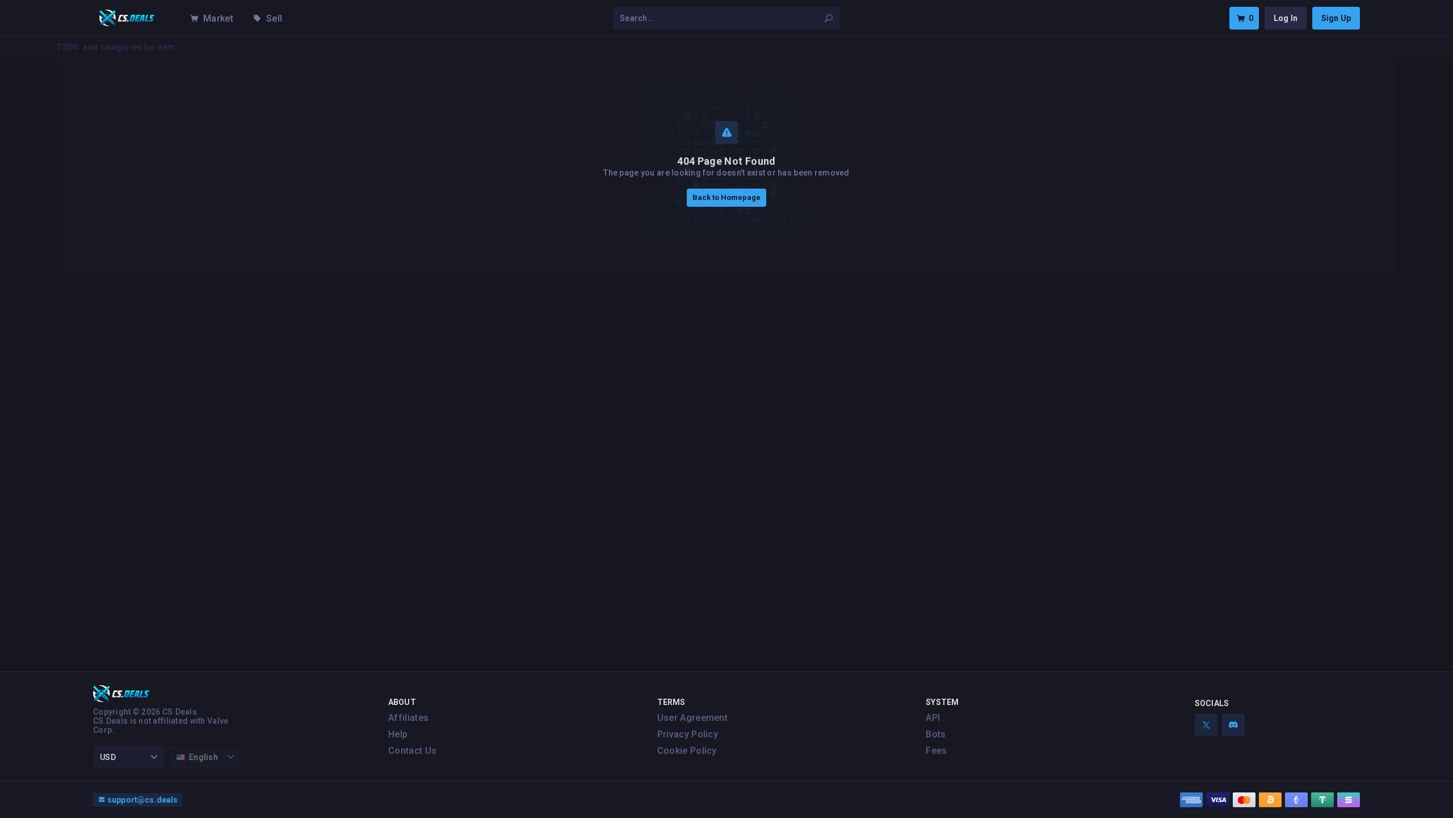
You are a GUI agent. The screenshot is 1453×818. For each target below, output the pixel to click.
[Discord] (1233, 724)
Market (218, 18)
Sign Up (1336, 18)
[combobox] (720, 18)
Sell (274, 18)
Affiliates (408, 717)
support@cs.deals (142, 799)
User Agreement (692, 717)
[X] (1206, 724)
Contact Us (412, 750)
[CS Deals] (127, 18)
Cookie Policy (687, 750)
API (933, 717)
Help (398, 734)
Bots (936, 734)
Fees (936, 750)
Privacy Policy (687, 734)
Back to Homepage (726, 197)
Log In (1285, 18)
